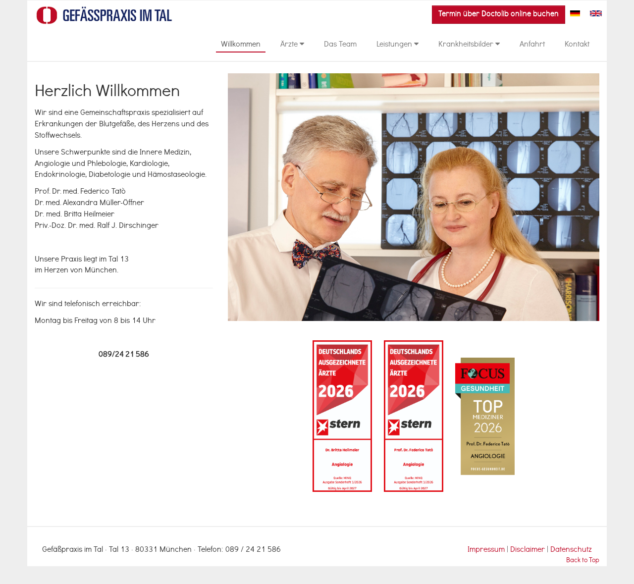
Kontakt (577, 45)
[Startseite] (104, 15)
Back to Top (582, 561)
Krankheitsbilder (466, 45)
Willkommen (241, 45)
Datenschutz (571, 550)
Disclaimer (528, 550)
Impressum (486, 550)
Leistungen (395, 45)
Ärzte (290, 45)
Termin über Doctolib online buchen (498, 14)
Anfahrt (532, 45)
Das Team (340, 45)
